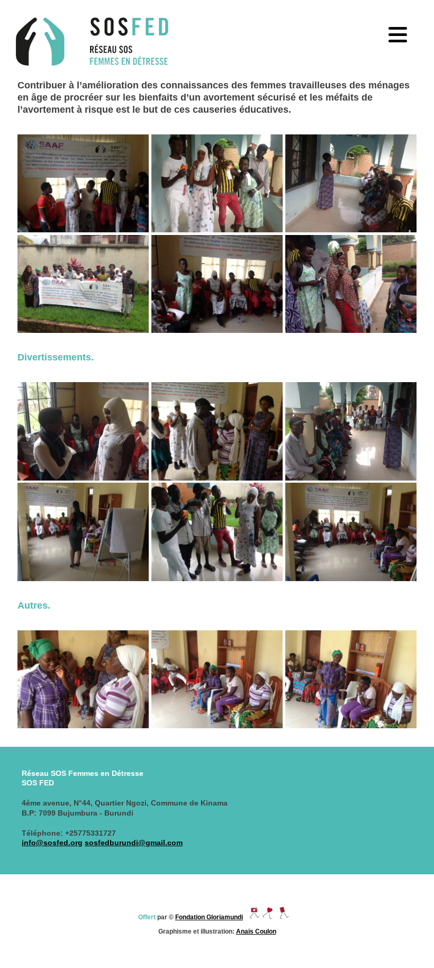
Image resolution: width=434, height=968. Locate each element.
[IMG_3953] (217, 284)
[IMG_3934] (351, 532)
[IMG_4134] (217, 183)
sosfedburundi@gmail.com (134, 842)
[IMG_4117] (83, 284)
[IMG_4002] (217, 431)
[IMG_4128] (351, 431)
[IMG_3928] (217, 679)
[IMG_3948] (351, 679)
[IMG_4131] (217, 532)
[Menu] (397, 34)
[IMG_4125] (351, 183)
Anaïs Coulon (256, 931)
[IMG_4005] (83, 679)
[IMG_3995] (83, 183)
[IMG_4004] (83, 431)
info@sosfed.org (52, 842)
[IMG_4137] (351, 284)
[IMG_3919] (83, 532)
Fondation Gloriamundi (209, 917)
